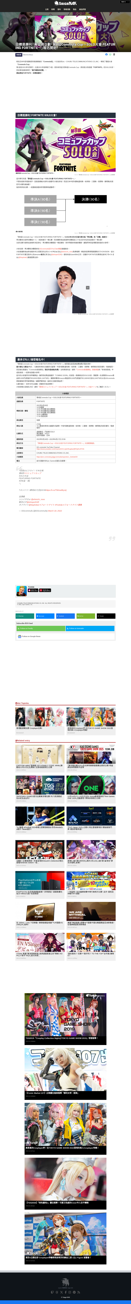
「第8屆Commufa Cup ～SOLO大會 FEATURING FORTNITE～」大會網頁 (96, 174)
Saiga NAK (65, 3)
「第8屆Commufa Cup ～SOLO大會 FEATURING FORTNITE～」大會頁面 (96, 233)
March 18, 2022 (55, 511)
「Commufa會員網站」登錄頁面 (87, 370)
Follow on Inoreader (76, 628)
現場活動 (67, 9)
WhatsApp (20, 616)
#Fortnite (59, 505)
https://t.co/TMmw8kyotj (56, 490)
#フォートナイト (47, 505)
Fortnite (31, 587)
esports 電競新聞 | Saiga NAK (65, 1288)
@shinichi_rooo (67, 252)
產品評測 (82, 9)
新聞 (53, 9)
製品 (74, 9)
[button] (87, 287)
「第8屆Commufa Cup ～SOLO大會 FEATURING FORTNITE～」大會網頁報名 (65, 443)
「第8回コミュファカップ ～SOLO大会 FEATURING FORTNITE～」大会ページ (67, 387)
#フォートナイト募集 (72, 505)
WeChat (81, 616)
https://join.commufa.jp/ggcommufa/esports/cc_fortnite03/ (57, 457)
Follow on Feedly (26, 628)
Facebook (61, 616)
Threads (101, 616)
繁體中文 (123, 2)
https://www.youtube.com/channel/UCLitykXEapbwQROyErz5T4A (60, 449)
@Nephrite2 (23, 257)
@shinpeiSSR (56, 254)
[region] (65, 96)
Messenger (41, 616)
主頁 (47, 9)
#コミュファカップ (32, 473)
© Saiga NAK (65, 1297)
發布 (59, 9)
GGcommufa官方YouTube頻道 (50, 249)
